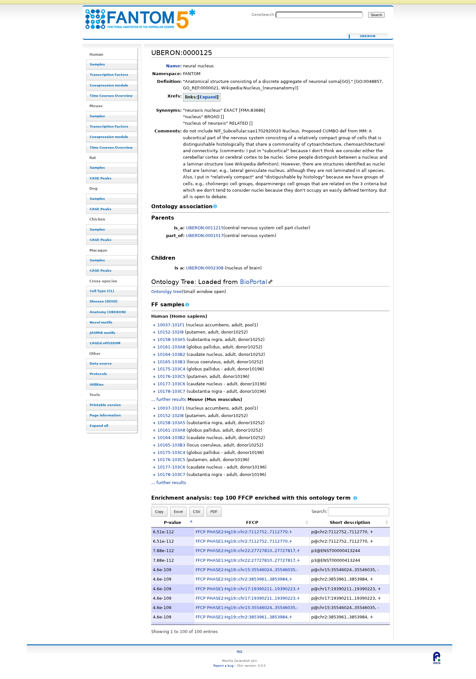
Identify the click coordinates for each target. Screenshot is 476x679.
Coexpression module (109, 85)
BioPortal (253, 281)
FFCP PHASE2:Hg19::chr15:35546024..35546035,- (247, 569)
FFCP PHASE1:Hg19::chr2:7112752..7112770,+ (244, 541)
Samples (97, 64)
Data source (101, 363)
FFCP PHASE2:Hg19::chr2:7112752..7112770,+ (244, 531)
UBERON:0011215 (204, 227)
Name (173, 65)
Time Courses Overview (111, 95)
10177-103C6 (171, 383)
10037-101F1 (171, 325)
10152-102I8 (170, 332)
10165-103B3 (171, 361)
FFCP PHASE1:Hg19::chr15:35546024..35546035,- (247, 607)
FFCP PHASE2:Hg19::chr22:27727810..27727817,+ (248, 550)
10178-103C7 (171, 391)
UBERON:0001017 (204, 235)
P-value (172, 522)
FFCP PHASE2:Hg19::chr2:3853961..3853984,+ (244, 579)
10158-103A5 (171, 339)
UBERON (367, 36)
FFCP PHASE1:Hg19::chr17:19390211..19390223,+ (248, 588)
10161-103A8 (171, 347)
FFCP (252, 522)
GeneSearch (263, 14)
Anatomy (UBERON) (108, 312)
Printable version (105, 405)
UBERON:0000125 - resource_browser (136, 15)
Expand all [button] (99, 425)
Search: (319, 511)
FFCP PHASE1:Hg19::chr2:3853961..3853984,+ (244, 617)
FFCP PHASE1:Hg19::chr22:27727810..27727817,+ (248, 560)
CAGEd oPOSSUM (105, 343)
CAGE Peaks (100, 178)
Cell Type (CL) (102, 291)
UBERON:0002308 (204, 268)
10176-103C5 (171, 376)
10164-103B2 (171, 354)
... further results (168, 399)
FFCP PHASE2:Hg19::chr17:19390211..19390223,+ (248, 598)
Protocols (98, 374)
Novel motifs (101, 322)
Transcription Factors (109, 74)
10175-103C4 (171, 369)
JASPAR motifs (102, 332)
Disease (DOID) (104, 301)
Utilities (97, 384)
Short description (350, 522)
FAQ (239, 651)
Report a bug (223, 665)
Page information (105, 415)
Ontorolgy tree (166, 291)
